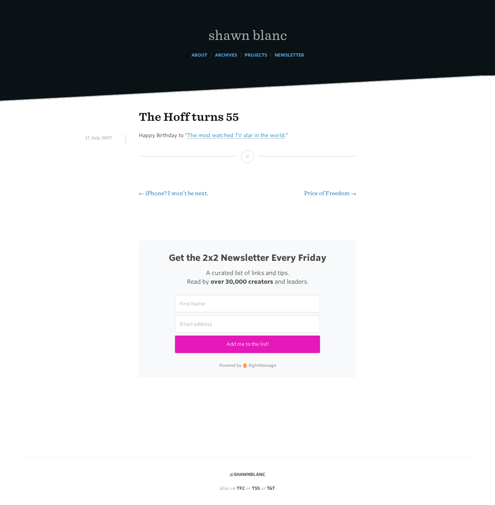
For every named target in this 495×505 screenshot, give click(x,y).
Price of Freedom (330, 193)
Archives (226, 55)
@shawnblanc (247, 474)
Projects (256, 55)
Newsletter (289, 55)
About (199, 55)
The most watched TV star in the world (235, 135)
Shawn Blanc (247, 34)
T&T (271, 488)
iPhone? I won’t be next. (173, 193)
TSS (256, 488)
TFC (241, 488)
